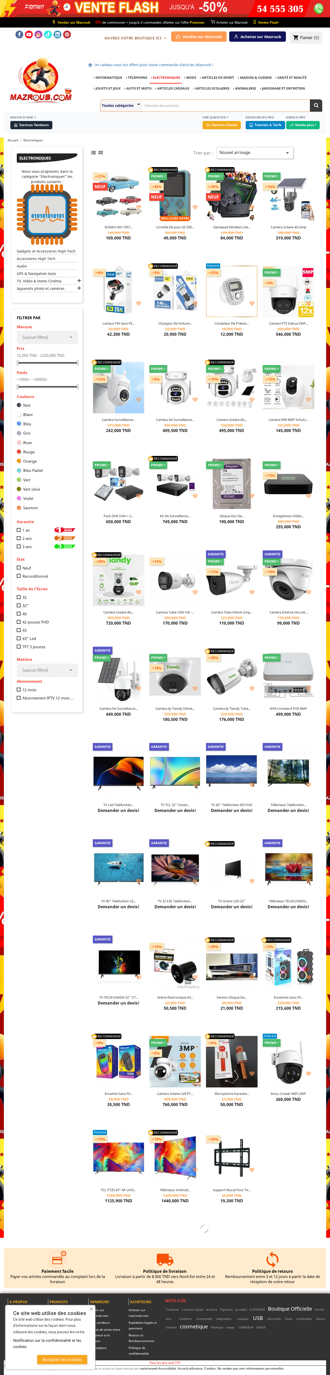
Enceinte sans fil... (118, 1093)
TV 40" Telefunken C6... (118, 901)
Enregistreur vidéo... (288, 516)
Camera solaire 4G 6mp (288, 227)
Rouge (29, 451)
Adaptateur (224, 1319)
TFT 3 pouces (33, 646)
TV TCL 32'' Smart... (175, 804)
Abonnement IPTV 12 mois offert (48, 698)
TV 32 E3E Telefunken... (175, 901)
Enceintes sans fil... (288, 997)
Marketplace (97, 1348)
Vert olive (31, 489)
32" (25, 605)
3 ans (27, 546)
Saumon (30, 507)
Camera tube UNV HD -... (175, 612)
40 (24, 613)
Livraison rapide (192, 1309)
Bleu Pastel (33, 470)
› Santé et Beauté (291, 77)
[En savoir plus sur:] (325, 1309)
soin (168, 1319)
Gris (26, 433)
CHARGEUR (245, 1327)
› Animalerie (244, 88)
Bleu (27, 423)
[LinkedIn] (57, 34)
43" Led (29, 638)
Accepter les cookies (62, 1359)
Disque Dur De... (232, 516)
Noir (27, 405)
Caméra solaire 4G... (118, 612)
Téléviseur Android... (175, 1190)
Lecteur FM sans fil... (118, 323)
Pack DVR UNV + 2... (119, 516)
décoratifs (274, 1319)
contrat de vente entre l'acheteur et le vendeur (104, 1335)
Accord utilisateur (190, 1368)
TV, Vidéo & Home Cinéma (39, 281)
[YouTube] (29, 34)
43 (24, 630)
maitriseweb (149, 1368)
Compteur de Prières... (231, 323)
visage (230, 1327)
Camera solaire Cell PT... (175, 1093)
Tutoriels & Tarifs (268, 125)
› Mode (190, 77)
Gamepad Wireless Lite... (231, 227)
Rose (27, 442)
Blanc (28, 414)
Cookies (210, 1368)
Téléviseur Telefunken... (288, 804)
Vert (26, 479)
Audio (22, 266)
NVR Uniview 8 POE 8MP (288, 708)
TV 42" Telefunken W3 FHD (231, 804)
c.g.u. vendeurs (99, 1322)
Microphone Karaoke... (231, 1093)
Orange (30, 461)
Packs (288, 1319)
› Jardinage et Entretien (282, 88)
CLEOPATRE (257, 1309)
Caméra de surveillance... (175, 419)
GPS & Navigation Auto (36, 273)
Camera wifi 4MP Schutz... (288, 419)
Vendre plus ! (305, 125)
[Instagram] (38, 34)
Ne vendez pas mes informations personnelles (250, 1368)
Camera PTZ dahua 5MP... (288, 323)
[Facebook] (19, 34)
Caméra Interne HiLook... (288, 612)
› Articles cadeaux (172, 88)
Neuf (26, 567)
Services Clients (224, 125)
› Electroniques (165, 77)
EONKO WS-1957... (119, 227)
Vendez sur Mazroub (202, 36)
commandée (204, 1319)
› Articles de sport (217, 77)
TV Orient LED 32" (231, 901)
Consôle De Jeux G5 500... (175, 227)
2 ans (27, 538)
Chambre (185, 1319)
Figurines (226, 1309)
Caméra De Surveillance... (119, 708)
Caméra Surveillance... (118, 419)
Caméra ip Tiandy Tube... (232, 708)
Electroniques (35, 158)
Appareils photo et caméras (40, 288)
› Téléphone (136, 77)
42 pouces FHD (35, 622)
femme (319, 1309)
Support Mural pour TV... (232, 1190)
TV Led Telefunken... (118, 804)
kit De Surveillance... (175, 516)
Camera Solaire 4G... (232, 419)
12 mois (29, 689)
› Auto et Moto (138, 88)
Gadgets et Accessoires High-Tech (46, 251)
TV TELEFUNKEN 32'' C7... (118, 997)
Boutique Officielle (290, 1308)
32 (24, 597)
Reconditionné (35, 576)
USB (258, 1317)
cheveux (171, 1327)
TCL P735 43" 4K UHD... (118, 1190)
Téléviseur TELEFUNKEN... (288, 901)
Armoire (211, 1309)
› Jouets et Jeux (107, 88)
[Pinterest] (67, 34)
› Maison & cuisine (255, 77)
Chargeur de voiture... (175, 323)
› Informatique (108, 77)
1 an (26, 530)
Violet (28, 498)
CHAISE (261, 1327)
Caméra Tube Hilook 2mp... (231, 612)
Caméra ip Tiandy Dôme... (175, 708)
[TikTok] (48, 34)
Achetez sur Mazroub (261, 36)
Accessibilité (167, 1368)
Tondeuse (172, 1309)
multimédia (304, 1319)
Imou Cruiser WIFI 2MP (288, 1093)
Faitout (320, 1319)
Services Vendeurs (34, 125)
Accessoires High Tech (36, 258)
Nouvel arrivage (255, 153)
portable (241, 1309)
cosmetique (194, 1326)
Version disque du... (232, 997)
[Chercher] (316, 105)
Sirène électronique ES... (175, 997)
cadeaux (243, 1319)
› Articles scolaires (211, 88)
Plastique (217, 1327)
